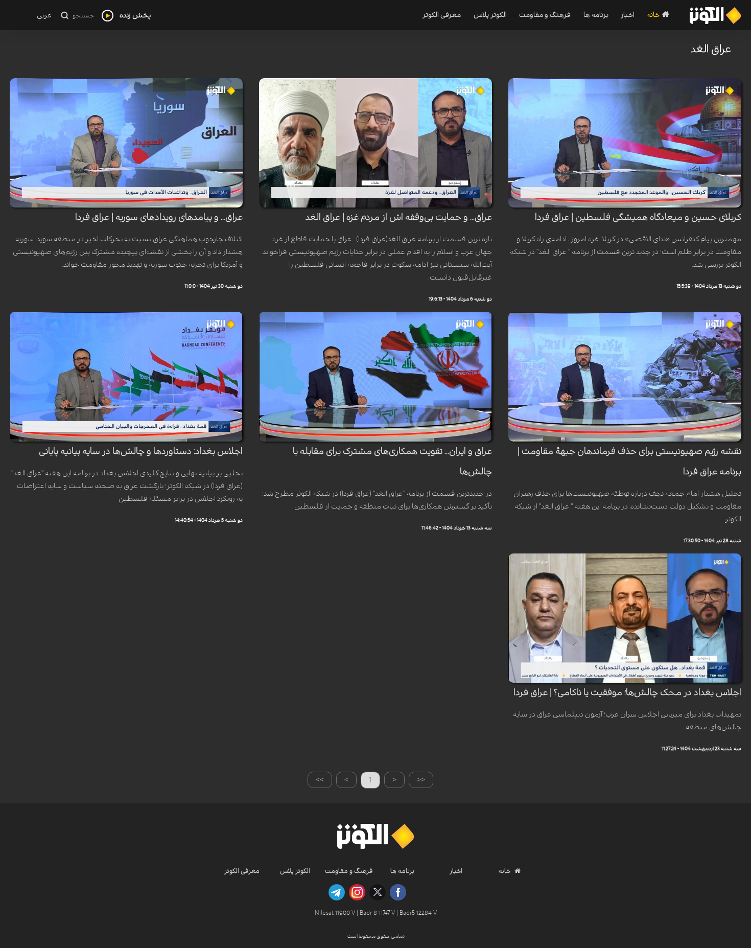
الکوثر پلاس (490, 15)
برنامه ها (595, 15)
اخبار (628, 15)
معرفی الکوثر (442, 15)
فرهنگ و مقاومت (545, 15)
